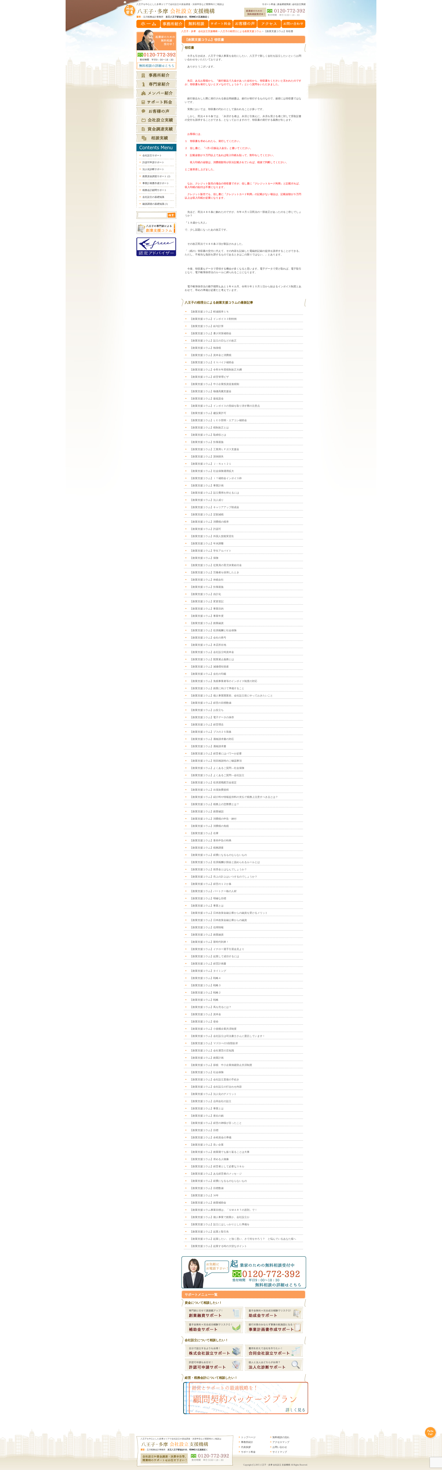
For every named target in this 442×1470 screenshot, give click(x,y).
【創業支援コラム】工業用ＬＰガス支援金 (214, 449)
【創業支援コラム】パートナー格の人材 (213, 891)
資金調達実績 (284, 4)
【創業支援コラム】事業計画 (207, 485)
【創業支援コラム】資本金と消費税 (210, 355)
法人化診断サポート (153, 169)
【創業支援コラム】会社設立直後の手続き (214, 1079)
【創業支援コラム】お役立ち (207, 710)
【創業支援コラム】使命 (204, 1021)
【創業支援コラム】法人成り (207, 500)
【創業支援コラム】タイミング (208, 970)
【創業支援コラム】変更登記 (207, 601)
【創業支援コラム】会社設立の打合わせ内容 (216, 1086)
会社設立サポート (152, 155)
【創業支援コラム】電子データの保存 (212, 717)
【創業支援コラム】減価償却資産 (209, 666)
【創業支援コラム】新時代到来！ (209, 942)
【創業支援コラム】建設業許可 (208, 413)
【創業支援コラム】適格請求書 (208, 746)
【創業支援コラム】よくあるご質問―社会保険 (217, 768)
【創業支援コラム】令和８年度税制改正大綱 (216, 369)
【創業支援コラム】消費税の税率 (209, 521)
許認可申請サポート (153, 162)
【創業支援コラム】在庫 (204, 833)
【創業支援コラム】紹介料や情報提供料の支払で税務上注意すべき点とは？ (234, 797)
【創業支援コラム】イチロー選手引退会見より (217, 949)
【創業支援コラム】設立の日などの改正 (213, 340)
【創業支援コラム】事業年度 (207, 616)
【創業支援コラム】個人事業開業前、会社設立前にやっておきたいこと (231, 695)
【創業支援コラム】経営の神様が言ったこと (216, 1123)
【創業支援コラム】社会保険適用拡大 (213, 471)
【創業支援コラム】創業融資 (207, 623)
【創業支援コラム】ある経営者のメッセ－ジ (216, 1173)
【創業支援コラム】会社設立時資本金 (212, 652)
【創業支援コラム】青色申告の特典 (210, 840)
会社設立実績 (299, 4)
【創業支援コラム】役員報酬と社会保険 (213, 630)
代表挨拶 (246, 1447)
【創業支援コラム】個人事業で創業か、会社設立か (219, 1217)
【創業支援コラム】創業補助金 (208, 1202)
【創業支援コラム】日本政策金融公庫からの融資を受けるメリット (229, 913)
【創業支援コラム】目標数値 (207, 1188)
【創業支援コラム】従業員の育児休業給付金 (216, 565)
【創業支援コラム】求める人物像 (209, 1159)
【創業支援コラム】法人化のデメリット (213, 1094)
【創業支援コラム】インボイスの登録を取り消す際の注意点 (225, 405)
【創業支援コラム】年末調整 (207, 543)
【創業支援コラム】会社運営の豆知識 (212, 1050)
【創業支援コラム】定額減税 (207, 514)
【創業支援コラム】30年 (204, 1195)
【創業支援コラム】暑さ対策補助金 (210, 333)
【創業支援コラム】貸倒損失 (207, 456)
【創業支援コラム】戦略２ (205, 992)
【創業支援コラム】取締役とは (208, 434)
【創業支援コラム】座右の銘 (207, 1115)
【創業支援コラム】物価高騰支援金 (210, 391)
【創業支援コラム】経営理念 (207, 724)
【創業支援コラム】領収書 (204, 39)
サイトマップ (279, 1452)
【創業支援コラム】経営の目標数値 (210, 702)
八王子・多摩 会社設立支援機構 (199, 31)
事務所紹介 (247, 1442)
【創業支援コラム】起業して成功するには (214, 956)
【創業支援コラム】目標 (204, 1130)
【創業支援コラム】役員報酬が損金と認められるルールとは (225, 862)
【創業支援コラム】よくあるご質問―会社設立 (217, 775)
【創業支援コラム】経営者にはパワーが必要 (216, 753)
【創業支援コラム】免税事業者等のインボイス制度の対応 (223, 681)
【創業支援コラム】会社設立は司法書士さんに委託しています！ (227, 1036)
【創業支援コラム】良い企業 (207, 1144)
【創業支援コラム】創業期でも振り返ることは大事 (219, 1152)
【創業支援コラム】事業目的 (207, 608)
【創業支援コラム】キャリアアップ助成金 (214, 507)
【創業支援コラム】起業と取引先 (209, 1231)
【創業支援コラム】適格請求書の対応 (212, 739)
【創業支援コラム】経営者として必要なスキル (217, 1166)
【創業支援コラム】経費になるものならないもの (218, 855)
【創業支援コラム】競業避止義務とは (212, 659)
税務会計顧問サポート (154, 190)
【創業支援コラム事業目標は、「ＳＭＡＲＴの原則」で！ (223, 1210)
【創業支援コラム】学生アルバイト (210, 550)
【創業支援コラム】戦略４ (205, 978)
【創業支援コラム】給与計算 (207, 326)
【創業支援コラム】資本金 (205, 1014)
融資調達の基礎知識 (155, 204)
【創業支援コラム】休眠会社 (207, 579)
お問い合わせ (279, 1447)
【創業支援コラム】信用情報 (207, 927)
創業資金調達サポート (156, 176)
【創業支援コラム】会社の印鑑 (208, 673)
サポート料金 (269, 4)
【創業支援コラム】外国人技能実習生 (212, 536)
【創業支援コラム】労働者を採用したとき (214, 572)
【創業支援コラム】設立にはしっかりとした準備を (219, 1224)
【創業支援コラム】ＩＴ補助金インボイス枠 (216, 478)
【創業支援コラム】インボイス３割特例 (213, 319)
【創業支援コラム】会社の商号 (208, 637)
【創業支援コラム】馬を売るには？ (210, 1007)
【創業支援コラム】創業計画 (207, 1057)
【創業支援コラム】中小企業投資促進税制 (214, 384)
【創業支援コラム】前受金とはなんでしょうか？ (218, 869)
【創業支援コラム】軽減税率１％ (209, 311)
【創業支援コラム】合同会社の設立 (210, 1101)
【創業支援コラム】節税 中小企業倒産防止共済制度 (221, 1065)
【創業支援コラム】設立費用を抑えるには (214, 492)
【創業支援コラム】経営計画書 (208, 963)
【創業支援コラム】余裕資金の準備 (210, 1137)
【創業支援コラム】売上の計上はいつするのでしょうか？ (223, 876)
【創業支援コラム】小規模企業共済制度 (213, 1028)
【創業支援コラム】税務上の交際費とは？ (214, 804)
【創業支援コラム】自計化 (205, 594)
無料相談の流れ (280, 1437)
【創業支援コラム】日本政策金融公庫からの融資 (218, 920)
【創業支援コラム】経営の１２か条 (210, 884)
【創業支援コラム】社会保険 (207, 1072)
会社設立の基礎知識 (153, 197)
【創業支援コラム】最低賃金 (207, 398)
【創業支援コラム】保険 (204, 558)
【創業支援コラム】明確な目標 (208, 898)
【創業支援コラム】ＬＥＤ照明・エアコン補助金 (218, 420)
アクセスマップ (280, 1442)
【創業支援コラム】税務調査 (207, 847)
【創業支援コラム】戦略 (204, 999)
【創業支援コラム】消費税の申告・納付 (213, 818)
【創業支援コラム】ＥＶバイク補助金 (212, 362)
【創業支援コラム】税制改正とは (209, 427)
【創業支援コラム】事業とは (207, 905)
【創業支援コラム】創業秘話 (207, 811)
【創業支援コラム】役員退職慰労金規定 (213, 782)
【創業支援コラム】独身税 (205, 348)
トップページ (248, 1437)
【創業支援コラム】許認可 (205, 529)
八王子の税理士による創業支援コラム (240, 31)
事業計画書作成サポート (155, 183)
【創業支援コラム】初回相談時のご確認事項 (216, 760)
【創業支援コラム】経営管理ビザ (209, 376)
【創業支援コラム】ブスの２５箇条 (210, 731)
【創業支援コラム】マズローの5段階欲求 (214, 1043)
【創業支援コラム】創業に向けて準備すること (217, 688)
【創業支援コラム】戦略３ (205, 985)
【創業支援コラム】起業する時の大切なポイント (218, 1246)
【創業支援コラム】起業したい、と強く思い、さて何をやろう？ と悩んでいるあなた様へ (243, 1239)
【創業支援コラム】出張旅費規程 (209, 789)
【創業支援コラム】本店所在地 (208, 645)
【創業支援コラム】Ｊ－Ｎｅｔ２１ (210, 463)
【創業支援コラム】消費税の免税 (209, 826)
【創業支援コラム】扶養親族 (207, 442)
